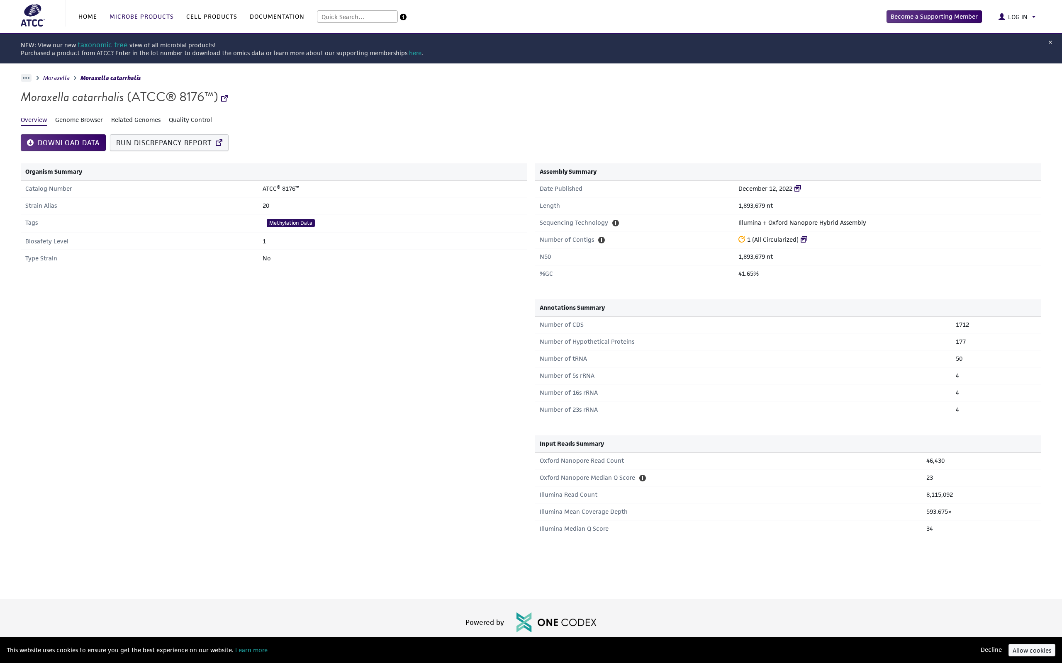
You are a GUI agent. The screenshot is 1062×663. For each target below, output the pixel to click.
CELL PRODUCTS (211, 16)
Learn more (251, 650)
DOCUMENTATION (277, 16)
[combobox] (357, 16)
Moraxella (56, 78)
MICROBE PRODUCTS (142, 16)
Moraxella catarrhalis (110, 78)
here (415, 53)
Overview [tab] (34, 120)
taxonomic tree (103, 45)
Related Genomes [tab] (136, 120)
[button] (934, 16)
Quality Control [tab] (190, 120)
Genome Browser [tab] (79, 120)
